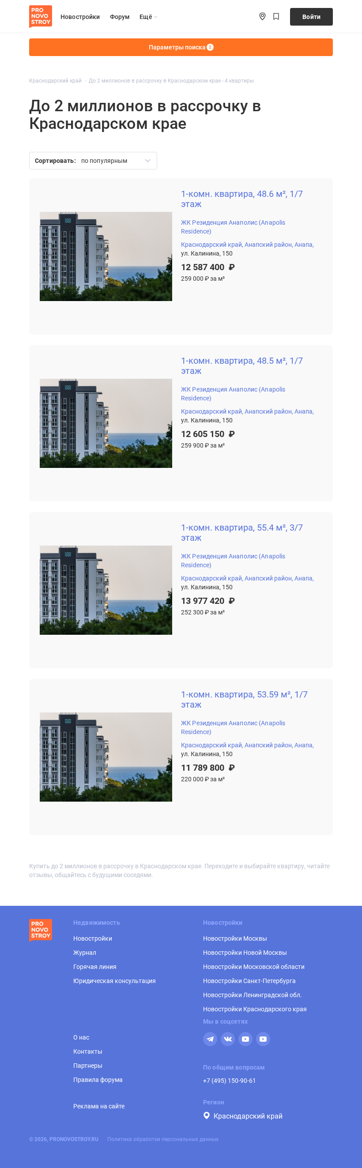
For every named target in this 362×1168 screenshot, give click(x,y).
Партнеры (87, 1065)
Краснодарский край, (212, 244)
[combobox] (113, 160)
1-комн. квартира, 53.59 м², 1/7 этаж (244, 699)
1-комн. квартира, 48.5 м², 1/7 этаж (242, 366)
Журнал (84, 952)
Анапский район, (269, 244)
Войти (311, 16)
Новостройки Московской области (254, 966)
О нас (81, 1037)
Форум (120, 16)
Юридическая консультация (114, 980)
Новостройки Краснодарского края (255, 1009)
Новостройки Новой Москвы (245, 952)
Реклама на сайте (98, 1106)
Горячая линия (95, 966)
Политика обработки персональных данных (163, 1139)
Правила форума (98, 1079)
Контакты (87, 1051)
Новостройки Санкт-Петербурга (249, 980)
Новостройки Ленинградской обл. (252, 994)
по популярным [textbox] (104, 160)
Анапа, (304, 244)
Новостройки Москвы (235, 938)
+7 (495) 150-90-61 (229, 1080)
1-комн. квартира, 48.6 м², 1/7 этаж (242, 199)
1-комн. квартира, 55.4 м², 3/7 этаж (242, 533)
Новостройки (80, 16)
